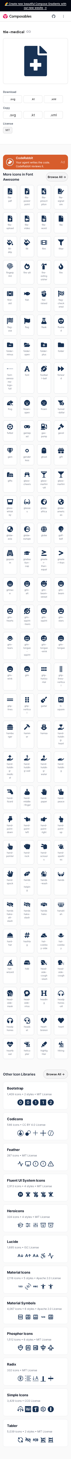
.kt (33, 99)
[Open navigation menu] (63, 16)
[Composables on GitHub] (53, 16)
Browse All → (57, 177)
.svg (12, 99)
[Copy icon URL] (28, 31)
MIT (7, 130)
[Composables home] (17, 16)
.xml (53, 99)
